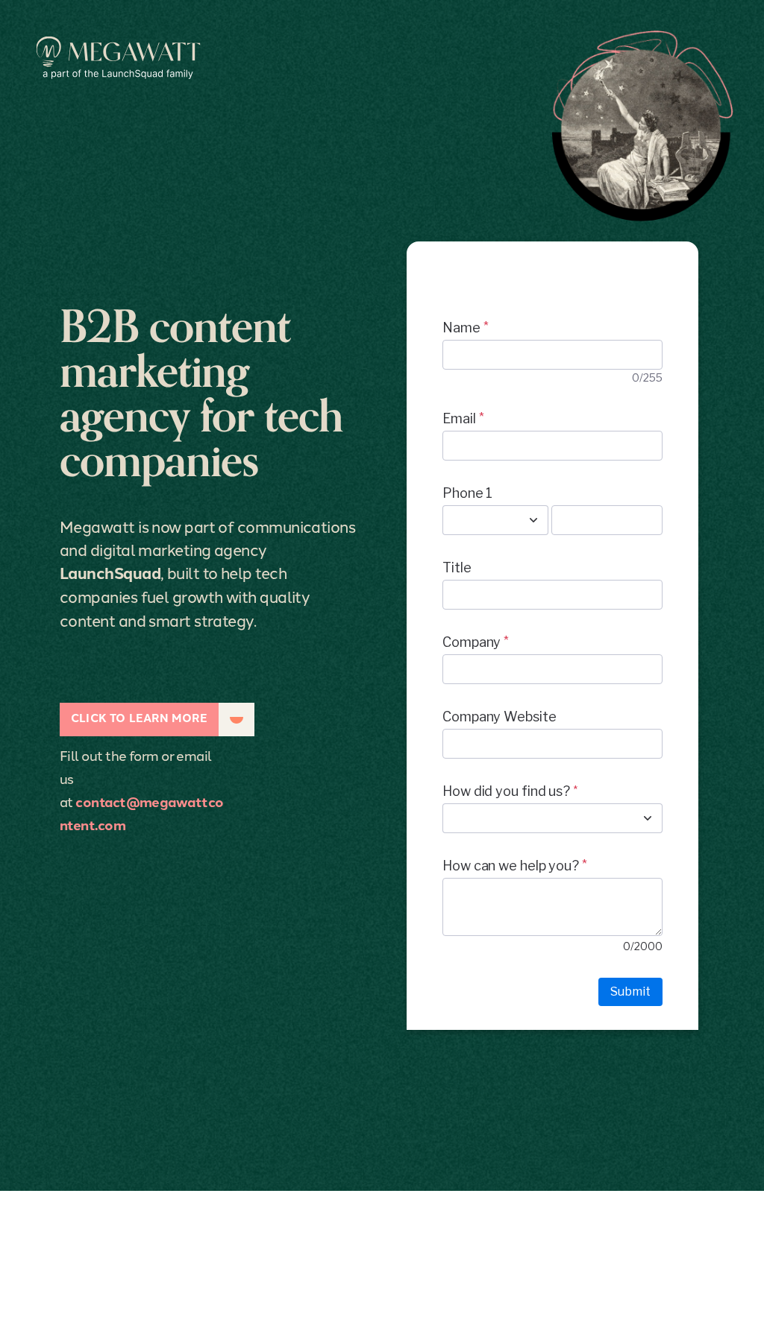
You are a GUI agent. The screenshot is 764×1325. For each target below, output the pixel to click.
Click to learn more (139, 717)
